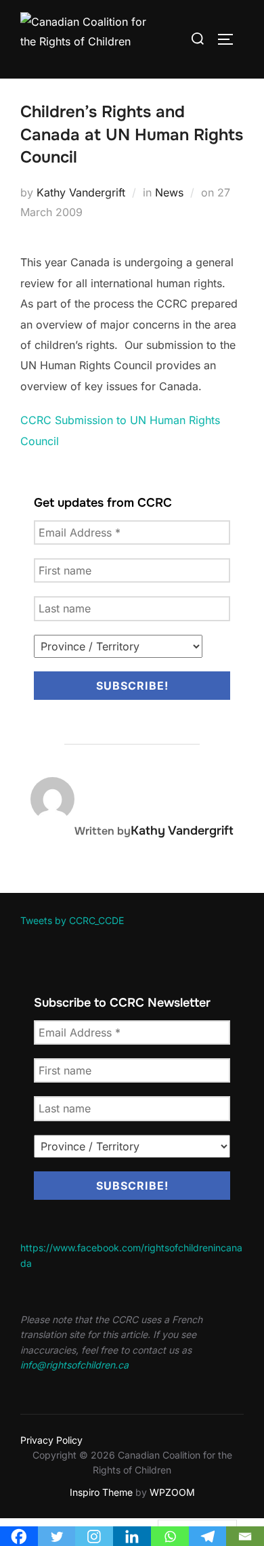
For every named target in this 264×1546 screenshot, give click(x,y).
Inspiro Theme (101, 1492)
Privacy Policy (51, 1440)
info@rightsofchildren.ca (74, 1365)
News (169, 192)
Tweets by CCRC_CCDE (72, 920)
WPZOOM (172, 1492)
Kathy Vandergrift (81, 192)
